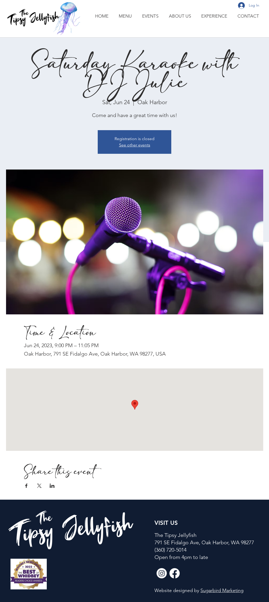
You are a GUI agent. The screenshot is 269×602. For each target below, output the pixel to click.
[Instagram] (162, 573)
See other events (134, 144)
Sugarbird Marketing (222, 590)
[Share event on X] (39, 486)
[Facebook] (174, 573)
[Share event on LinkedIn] (52, 486)
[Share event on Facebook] (26, 486)
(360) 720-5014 (170, 550)
